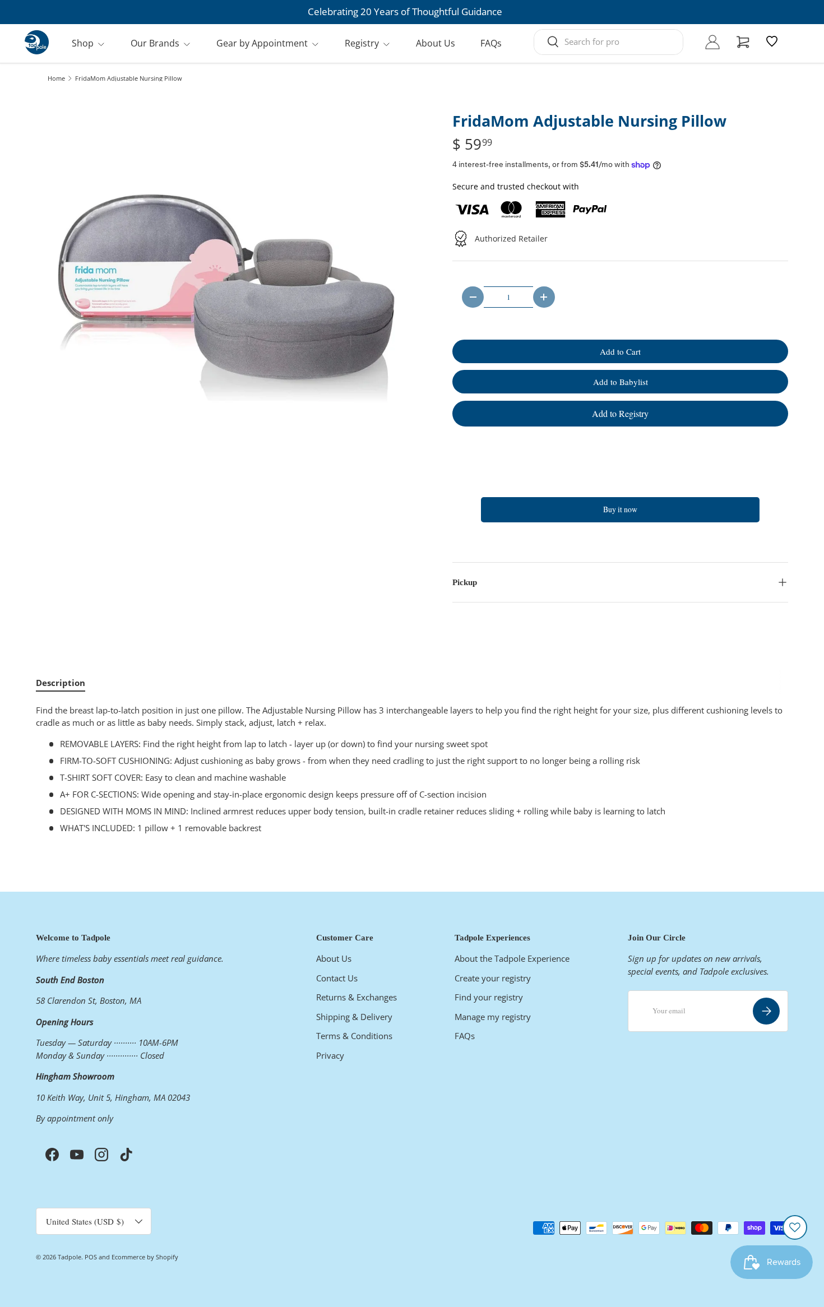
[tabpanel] (412, 769)
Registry (362, 43)
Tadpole (69, 1257)
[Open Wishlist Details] (772, 41)
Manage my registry (493, 1016)
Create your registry (493, 978)
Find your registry (489, 997)
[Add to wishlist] (795, 1227)
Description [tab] (60, 682)
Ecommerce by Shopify (145, 1257)
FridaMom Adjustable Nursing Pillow (128, 78)
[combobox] (608, 41)
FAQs (491, 43)
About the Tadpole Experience (512, 958)
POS (91, 1257)
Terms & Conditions (354, 1035)
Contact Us (337, 978)
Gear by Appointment (262, 43)
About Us (435, 43)
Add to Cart (620, 351)
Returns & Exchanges (356, 997)
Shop (83, 43)
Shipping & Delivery (354, 1016)
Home (56, 78)
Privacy (330, 1055)
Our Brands (155, 43)
